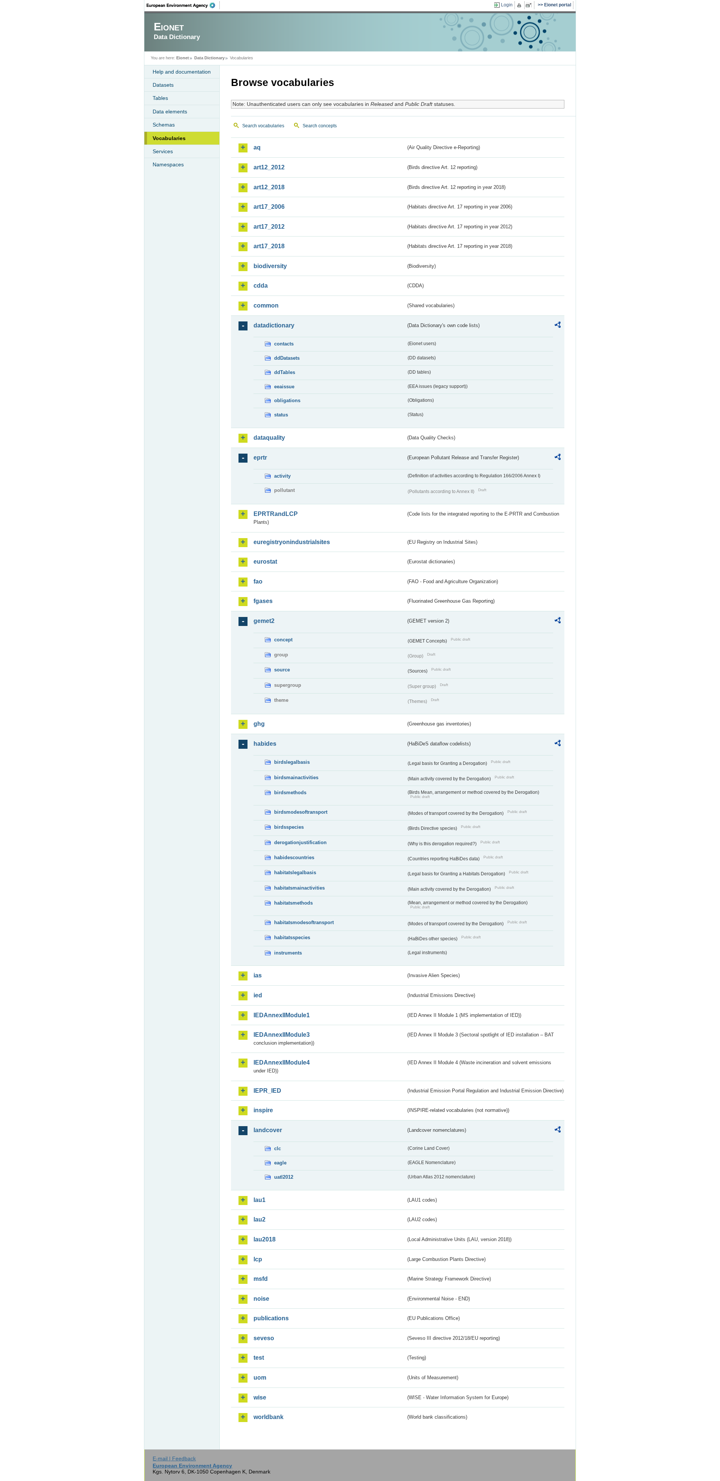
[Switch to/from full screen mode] (530, 5)
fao (258, 581)
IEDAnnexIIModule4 (282, 1062)
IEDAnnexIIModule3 (282, 1035)
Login (507, 5)
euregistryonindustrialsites (292, 542)
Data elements (170, 112)
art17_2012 (269, 226)
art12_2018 (269, 187)
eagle (280, 1163)
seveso (264, 1338)
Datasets (163, 85)
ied (258, 995)
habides (265, 743)
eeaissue (284, 386)
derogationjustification (300, 842)
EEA (183, 5)
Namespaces (168, 164)
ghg (259, 724)
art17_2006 (269, 207)
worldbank (269, 1417)
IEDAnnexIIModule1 (282, 1015)
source (282, 670)
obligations (287, 400)
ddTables (284, 372)
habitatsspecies (292, 937)
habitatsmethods (293, 903)
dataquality (269, 437)
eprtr (260, 457)
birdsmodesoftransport (300, 812)
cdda (261, 285)
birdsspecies (289, 827)
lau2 (260, 1219)
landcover (268, 1130)
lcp (258, 1259)
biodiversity (270, 266)
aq (257, 147)
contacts (284, 344)
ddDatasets (287, 358)
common (266, 305)
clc (277, 1148)
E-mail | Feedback (174, 1458)
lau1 (260, 1200)
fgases (263, 601)
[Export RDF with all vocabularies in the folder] (558, 325)
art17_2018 (269, 246)
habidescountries (294, 857)
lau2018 (265, 1239)
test (259, 1357)
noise (261, 1298)
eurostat (265, 561)
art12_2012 (269, 167)
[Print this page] (520, 5)
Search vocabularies (263, 126)
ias (258, 975)
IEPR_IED (267, 1090)
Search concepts (320, 126)
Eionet (182, 58)
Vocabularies (169, 138)
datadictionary (274, 325)
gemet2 (264, 621)
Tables (160, 98)
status (281, 415)
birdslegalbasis (292, 762)
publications (271, 1318)
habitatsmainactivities (299, 888)
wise (260, 1397)
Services (163, 151)
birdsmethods (290, 792)
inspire (263, 1110)
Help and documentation (182, 72)
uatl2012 (283, 1177)
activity (282, 476)
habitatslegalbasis (295, 872)
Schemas (164, 125)
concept (283, 639)
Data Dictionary (209, 58)
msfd (261, 1279)
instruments (288, 953)
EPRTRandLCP (276, 514)
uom (260, 1377)
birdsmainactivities (296, 777)
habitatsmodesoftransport (304, 922)
